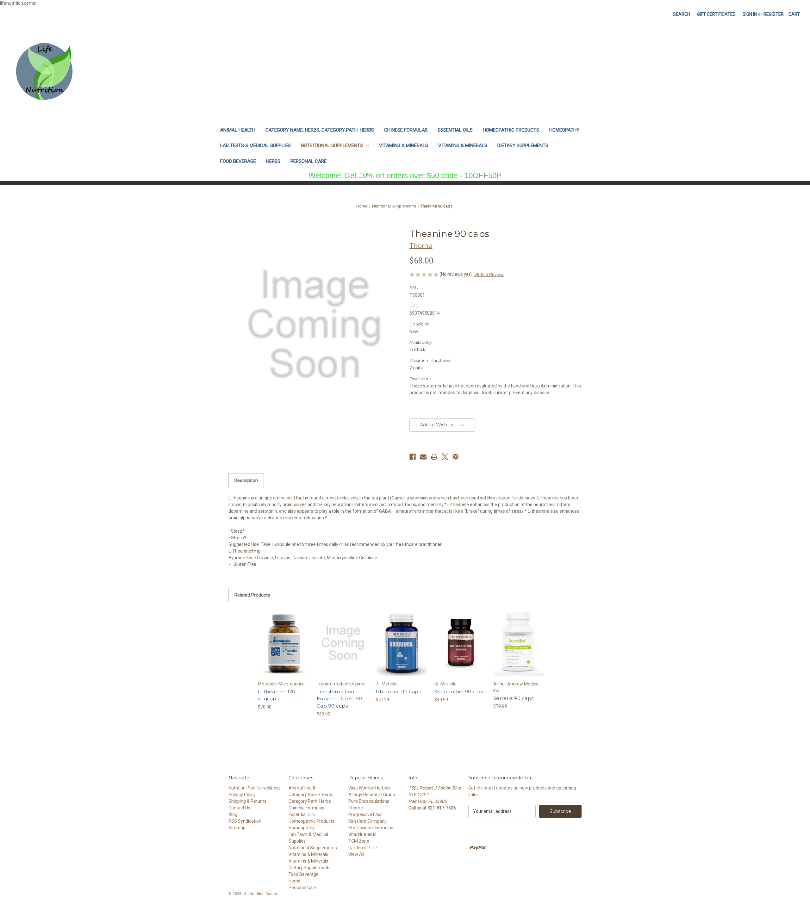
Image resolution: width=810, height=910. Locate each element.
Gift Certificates (716, 14)
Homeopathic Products (511, 130)
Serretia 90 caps (513, 698)
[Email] (423, 456)
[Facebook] (412, 456)
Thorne (355, 807)
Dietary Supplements (522, 145)
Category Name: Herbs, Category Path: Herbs (319, 130)
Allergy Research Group (371, 794)
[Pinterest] (455, 456)
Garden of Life (362, 847)
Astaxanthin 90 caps (459, 692)
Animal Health (237, 130)
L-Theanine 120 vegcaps (277, 695)
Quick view (284, 643)
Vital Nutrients (362, 834)
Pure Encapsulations (368, 801)
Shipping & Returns (247, 801)
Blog (232, 814)
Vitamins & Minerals (403, 145)
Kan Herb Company (367, 821)
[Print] (434, 456)
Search (681, 14)
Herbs (273, 161)
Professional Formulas (370, 827)
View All (356, 854)
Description (246, 480)
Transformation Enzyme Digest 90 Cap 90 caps (339, 699)
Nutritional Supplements (332, 145)
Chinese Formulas (406, 130)
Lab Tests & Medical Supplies (255, 145)
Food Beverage (238, 161)
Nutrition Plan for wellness (254, 787)
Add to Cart (343, 648)
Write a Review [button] (489, 274)
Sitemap (237, 827)
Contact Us (239, 807)
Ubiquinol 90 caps (398, 692)
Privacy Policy (242, 794)
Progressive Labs (365, 814)
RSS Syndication (244, 821)
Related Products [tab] (252, 595)
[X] (445, 456)
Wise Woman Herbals (369, 787)
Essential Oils (455, 130)
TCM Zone (358, 841)
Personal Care (308, 161)
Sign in (750, 14)
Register (773, 14)
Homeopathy (564, 130)
